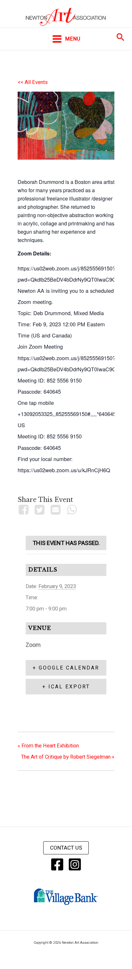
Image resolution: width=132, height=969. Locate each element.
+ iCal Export (66, 687)
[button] (120, 37)
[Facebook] (24, 510)
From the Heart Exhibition (48, 746)
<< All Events (33, 82)
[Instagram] (75, 864)
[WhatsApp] (72, 510)
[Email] (56, 510)
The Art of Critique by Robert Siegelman (67, 757)
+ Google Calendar (66, 668)
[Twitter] (39, 510)
